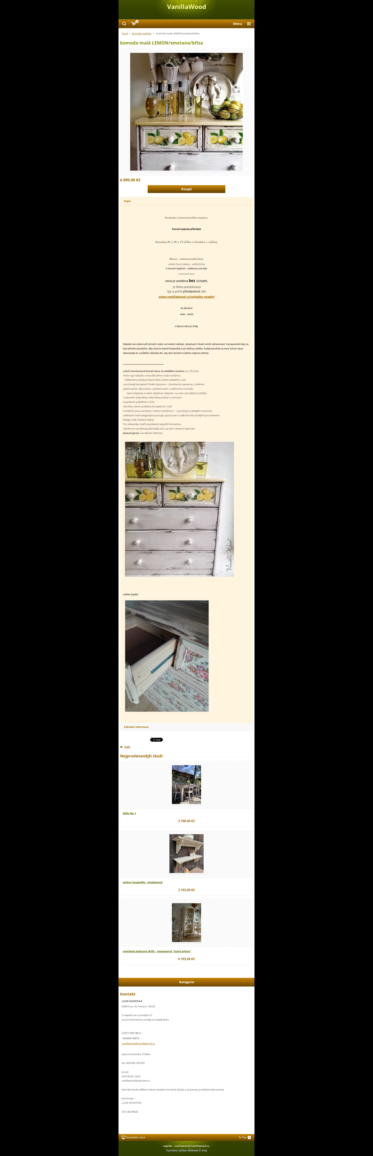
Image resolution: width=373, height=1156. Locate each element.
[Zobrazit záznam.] (186, 784)
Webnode (193, 1150)
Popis (127, 201)
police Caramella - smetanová (142, 882)
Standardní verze (135, 1137)
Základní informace (136, 727)
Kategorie (186, 982)
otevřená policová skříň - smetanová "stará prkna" (157, 951)
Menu (237, 24)
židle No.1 (129, 813)
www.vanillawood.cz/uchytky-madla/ (186, 297)
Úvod (125, 33)
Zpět (127, 747)
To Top (242, 1137)
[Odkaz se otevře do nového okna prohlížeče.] (186, 112)
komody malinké (141, 33)
